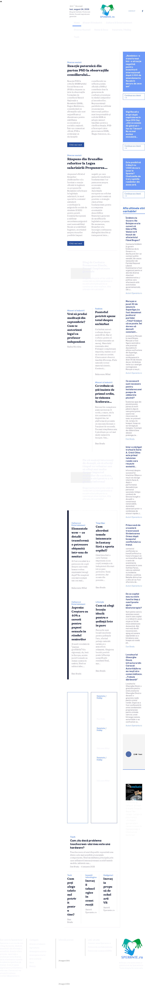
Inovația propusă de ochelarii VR (108, 890)
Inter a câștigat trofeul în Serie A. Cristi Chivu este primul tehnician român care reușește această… (134, 457)
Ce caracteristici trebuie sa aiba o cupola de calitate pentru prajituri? (79, 754)
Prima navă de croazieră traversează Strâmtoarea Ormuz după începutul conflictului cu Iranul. (133, 535)
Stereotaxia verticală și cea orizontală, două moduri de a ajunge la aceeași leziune (104, 707)
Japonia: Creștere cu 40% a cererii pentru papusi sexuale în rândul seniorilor (80, 623)
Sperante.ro (138, 965)
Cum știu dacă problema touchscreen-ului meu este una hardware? (90, 844)
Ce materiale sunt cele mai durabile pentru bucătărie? (78, 810)
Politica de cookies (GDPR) (100, 951)
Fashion (98, 309)
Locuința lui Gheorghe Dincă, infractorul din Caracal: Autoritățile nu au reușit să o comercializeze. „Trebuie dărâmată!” (134, 667)
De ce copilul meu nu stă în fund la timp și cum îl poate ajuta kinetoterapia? (134, 601)
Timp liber (100, 523)
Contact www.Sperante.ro (99, 943)
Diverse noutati (74, 62)
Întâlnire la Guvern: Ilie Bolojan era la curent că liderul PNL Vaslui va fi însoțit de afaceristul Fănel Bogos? (133, 229)
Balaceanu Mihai (102, 374)
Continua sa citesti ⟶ (132, 96)
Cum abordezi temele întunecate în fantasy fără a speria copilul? (105, 538)
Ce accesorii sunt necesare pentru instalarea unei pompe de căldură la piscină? (134, 389)
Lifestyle (100, 602)
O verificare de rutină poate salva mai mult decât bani (78, 706)
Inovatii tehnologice (91, 876)
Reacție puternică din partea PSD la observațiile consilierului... (88, 70)
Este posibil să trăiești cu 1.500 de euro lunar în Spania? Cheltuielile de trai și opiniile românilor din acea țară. (133, 173)
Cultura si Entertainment (78, 524)
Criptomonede (132, 829)
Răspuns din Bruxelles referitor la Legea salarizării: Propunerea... (87, 163)
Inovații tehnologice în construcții (90, 892)
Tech (72, 837)
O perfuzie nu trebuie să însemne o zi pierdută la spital (103, 738)
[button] (141, 29)
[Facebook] (142, 11)
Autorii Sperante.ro (91, 911)
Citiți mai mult (75, 145)
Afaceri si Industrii (76, 311)
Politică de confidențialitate (100, 947)
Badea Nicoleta (74, 346)
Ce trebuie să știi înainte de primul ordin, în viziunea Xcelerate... (104, 393)
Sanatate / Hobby (101, 697)
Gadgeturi (108, 875)
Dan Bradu (100, 443)
